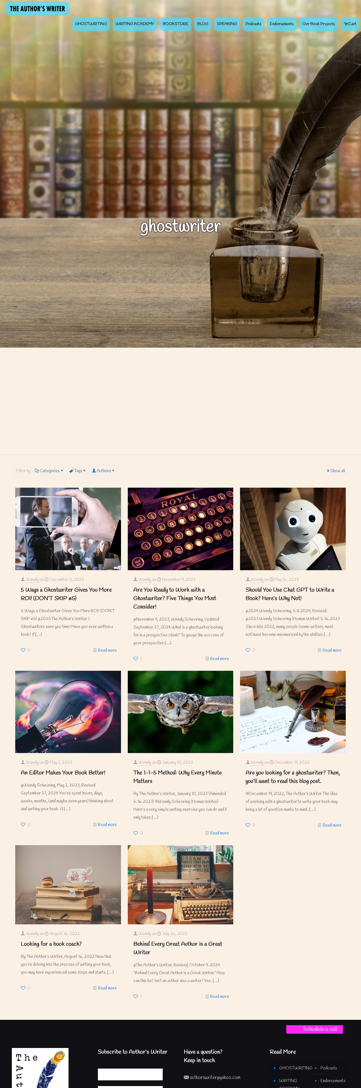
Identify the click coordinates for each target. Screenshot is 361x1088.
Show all (337, 471)
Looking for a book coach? (51, 944)
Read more (107, 650)
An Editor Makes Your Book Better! (63, 773)
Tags (78, 471)
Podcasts (328, 1068)
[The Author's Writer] (37, 8)
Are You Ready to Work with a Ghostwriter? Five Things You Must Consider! (174, 598)
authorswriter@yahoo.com (215, 1077)
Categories (50, 471)
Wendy (32, 580)
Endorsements (332, 1081)
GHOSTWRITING (292, 1068)
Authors (104, 471)
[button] (314, 1029)
